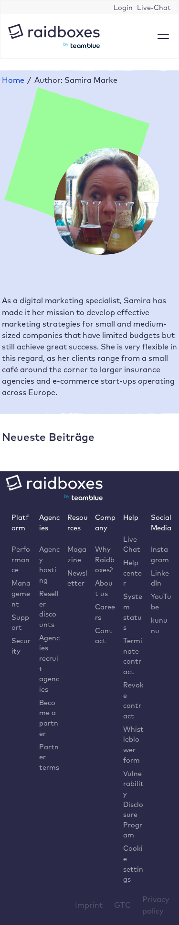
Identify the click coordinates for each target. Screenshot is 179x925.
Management (21, 593)
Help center (132, 572)
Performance (20, 559)
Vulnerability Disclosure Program (133, 804)
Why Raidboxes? (105, 559)
